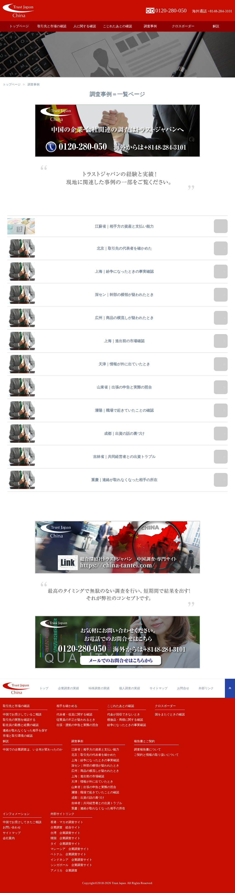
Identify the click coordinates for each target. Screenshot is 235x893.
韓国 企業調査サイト (65, 838)
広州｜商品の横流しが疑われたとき (95, 770)
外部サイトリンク (62, 814)
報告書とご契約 (144, 741)
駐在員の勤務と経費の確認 (21, 725)
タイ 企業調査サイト (65, 843)
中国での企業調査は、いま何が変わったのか (32, 749)
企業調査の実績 (68, 688)
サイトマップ (159, 688)
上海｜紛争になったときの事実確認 (95, 760)
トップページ (19, 26)
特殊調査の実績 (99, 688)
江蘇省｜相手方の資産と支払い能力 (95, 749)
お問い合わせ (12, 827)
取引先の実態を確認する (19, 719)
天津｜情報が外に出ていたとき (92, 781)
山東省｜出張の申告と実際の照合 (93, 787)
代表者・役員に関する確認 (74, 714)
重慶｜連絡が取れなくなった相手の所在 (98, 808)
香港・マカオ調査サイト (66, 822)
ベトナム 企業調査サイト (68, 854)
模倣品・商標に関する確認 (125, 719)
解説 (216, 26)
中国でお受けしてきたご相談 (22, 822)
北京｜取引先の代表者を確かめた (93, 754)
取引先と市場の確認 (51, 26)
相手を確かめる (66, 706)
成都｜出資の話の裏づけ (87, 797)
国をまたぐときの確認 (170, 714)
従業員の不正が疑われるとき (75, 719)
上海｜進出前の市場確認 (87, 776)
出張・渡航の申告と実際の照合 (77, 725)
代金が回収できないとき (123, 714)
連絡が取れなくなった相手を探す (25, 730)
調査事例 (150, 26)
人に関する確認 (84, 26)
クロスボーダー (183, 26)
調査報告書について (147, 749)
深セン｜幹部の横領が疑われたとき (95, 765)
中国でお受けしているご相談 (22, 714)
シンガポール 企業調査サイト (71, 865)
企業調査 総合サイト (65, 827)
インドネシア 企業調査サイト (71, 859)
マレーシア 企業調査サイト (69, 849)
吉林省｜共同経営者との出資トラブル (96, 803)
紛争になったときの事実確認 (126, 725)
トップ (43, 688)
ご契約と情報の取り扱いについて (156, 754)
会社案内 (9, 838)
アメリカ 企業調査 (63, 870)
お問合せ (183, 688)
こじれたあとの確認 (117, 26)
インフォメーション (16, 814)
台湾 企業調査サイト (65, 833)
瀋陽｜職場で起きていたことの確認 (95, 792)
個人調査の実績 (129, 688)
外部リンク (206, 688)
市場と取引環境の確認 (18, 735)
